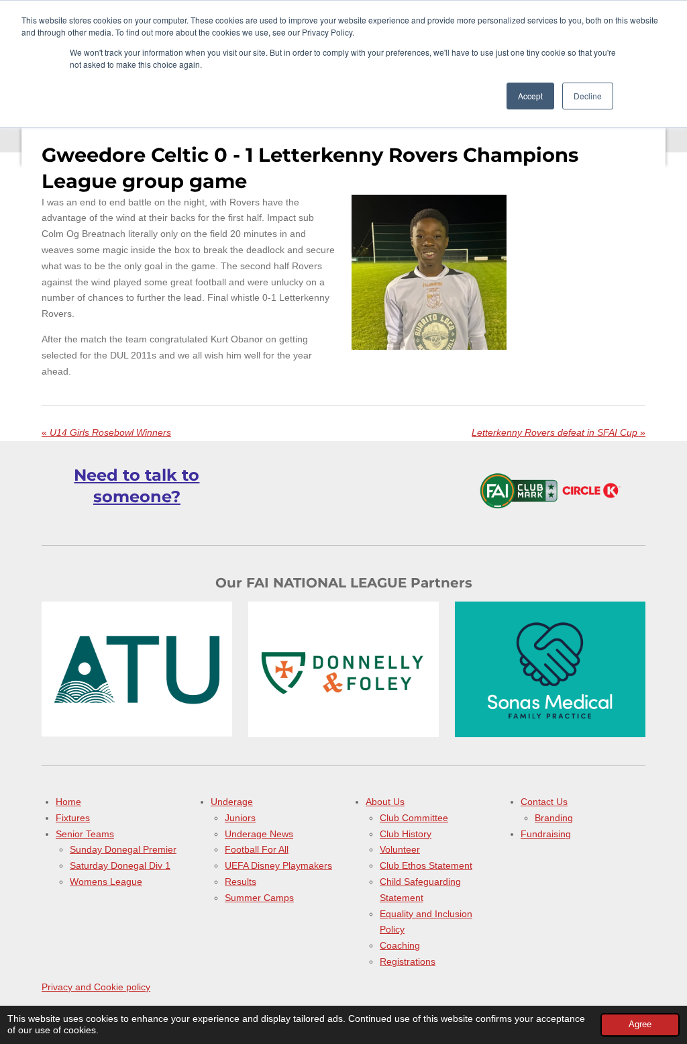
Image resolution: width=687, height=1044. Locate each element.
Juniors (240, 817)
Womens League (106, 881)
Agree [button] (640, 1024)
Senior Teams (85, 833)
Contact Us (544, 801)
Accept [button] (530, 95)
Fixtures (73, 817)
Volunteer (400, 849)
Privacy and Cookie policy (96, 987)
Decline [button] (588, 95)
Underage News (259, 833)
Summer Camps (259, 897)
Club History (405, 833)
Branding (554, 817)
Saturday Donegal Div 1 (120, 865)
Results (240, 881)
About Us (385, 801)
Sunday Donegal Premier (123, 849)
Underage (232, 801)
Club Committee (414, 817)
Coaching (400, 945)
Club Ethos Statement (426, 865)
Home (68, 801)
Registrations (407, 961)
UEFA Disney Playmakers (278, 865)
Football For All (256, 849)
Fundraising (546, 833)
